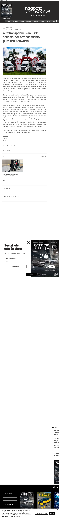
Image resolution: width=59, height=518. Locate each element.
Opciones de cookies (42, 513)
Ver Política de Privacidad (14, 516)
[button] (31, 274)
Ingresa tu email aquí (10, 258)
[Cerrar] (58, 510)
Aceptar (52, 513)
